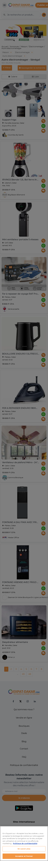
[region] (24, 843)
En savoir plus (24, 849)
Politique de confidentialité (25, 843)
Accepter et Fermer (24, 856)
